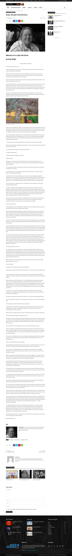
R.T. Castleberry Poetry (10, 451)
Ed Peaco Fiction (42, 451)
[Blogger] (49, 546)
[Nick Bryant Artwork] (29, 528)
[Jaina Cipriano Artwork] (8, 528)
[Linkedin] (60, 546)
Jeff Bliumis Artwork (9, 479)
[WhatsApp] (22, 21)
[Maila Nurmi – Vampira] (8, 534)
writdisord (17, 457)
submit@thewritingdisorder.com (32, 550)
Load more (56, 37)
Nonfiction (13, 12)
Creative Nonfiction (12, 10)
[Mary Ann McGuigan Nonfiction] (25, 474)
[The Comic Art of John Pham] (29, 523)
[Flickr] (54, 546)
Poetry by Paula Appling (36, 479)
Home (7, 10)
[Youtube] (65, 0)
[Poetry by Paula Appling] (39, 474)
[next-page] (8, 482)
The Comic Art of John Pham (38, 521)
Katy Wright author (17, 439)
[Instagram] (60, 0)
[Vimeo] (63, 0)
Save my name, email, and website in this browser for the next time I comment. (21, 509)
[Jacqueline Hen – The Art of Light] (8, 523)
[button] (64, 7)
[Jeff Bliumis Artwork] (12, 474)
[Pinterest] (19, 21)
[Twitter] (62, 0)
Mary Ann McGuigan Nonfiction (24, 479)
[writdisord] (6, 18)
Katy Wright (11, 439)
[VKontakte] (63, 546)
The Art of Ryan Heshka (37, 532)
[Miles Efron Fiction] (50, 33)
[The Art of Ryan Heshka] (29, 534)
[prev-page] (6, 482)
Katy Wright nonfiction (24, 439)
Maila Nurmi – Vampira (16, 532)
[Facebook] (59, 0)
